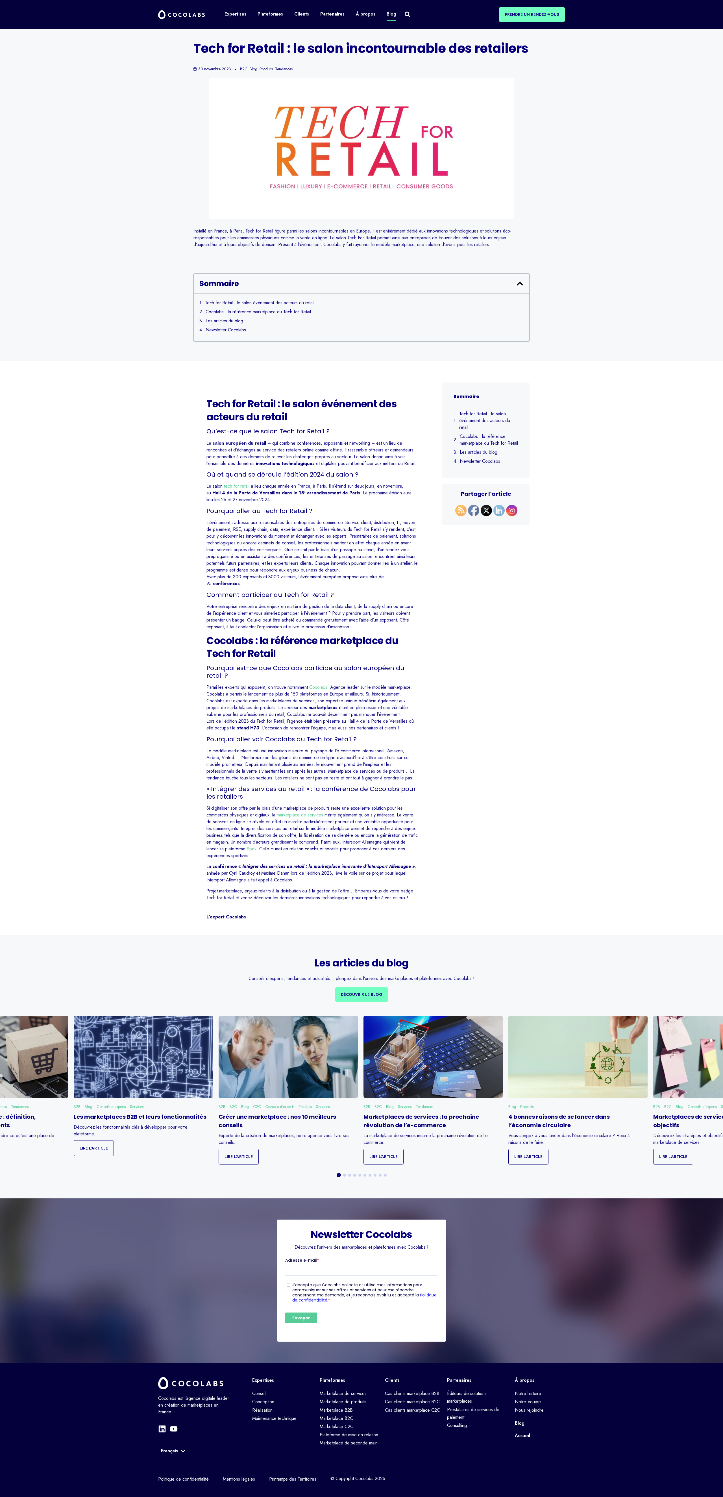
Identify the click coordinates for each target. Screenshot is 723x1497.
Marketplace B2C (336, 1418)
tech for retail (236, 486)
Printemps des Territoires (292, 1479)
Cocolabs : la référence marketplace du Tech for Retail (258, 311)
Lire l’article (94, 1148)
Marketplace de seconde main (349, 1443)
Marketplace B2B (336, 1410)
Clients (392, 1380)
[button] (520, 283)
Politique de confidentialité (183, 1479)
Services (136, 1106)
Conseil (259, 1393)
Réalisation (262, 1410)
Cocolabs (318, 687)
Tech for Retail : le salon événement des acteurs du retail (259, 302)
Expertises (263, 1380)
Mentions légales (239, 1479)
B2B (77, 1106)
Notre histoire (528, 1393)
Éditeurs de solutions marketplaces (467, 1397)
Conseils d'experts (111, 1106)
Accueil (522, 1435)
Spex (251, 849)
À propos (524, 1380)
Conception (263, 1401)
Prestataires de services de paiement (473, 1413)
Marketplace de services (343, 1393)
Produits (305, 1106)
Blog (88, 1106)
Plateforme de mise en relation (349, 1434)
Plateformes (332, 1380)
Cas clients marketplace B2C (412, 1401)
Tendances (20, 1106)
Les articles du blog (224, 321)
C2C (257, 1106)
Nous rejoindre (529, 1410)
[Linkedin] (162, 1429)
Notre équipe (528, 1401)
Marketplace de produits (343, 1401)
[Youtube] (174, 1429)
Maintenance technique (274, 1418)
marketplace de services (300, 815)
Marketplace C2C (336, 1426)
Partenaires (459, 1380)
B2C (233, 1106)
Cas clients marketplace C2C (412, 1410)
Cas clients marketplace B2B (412, 1393)
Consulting (457, 1425)
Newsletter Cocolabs (226, 330)
